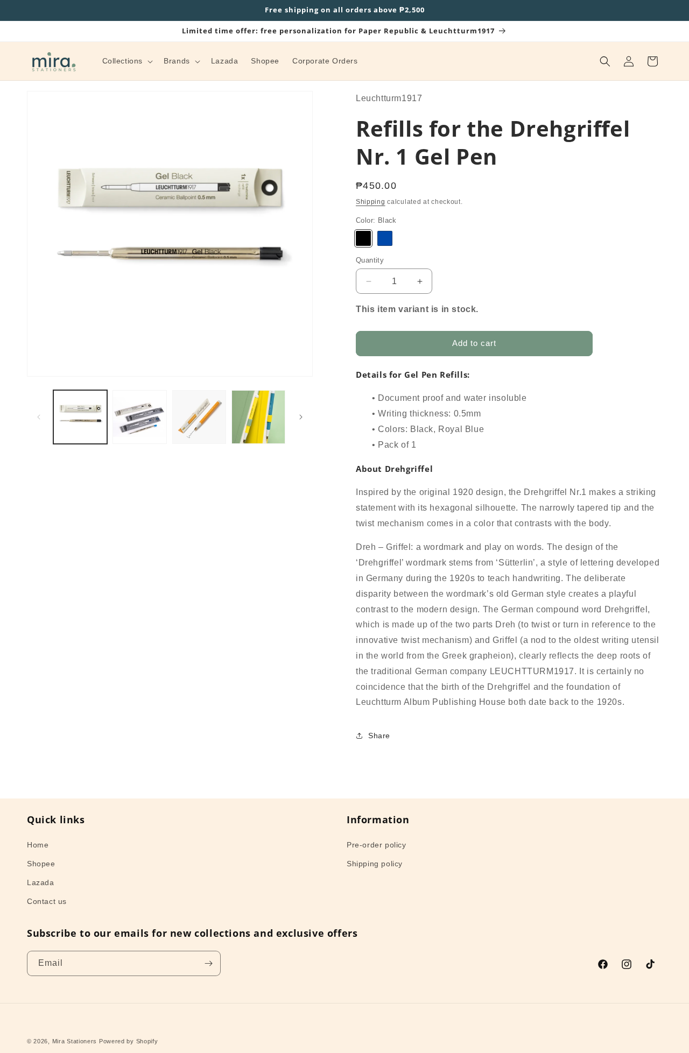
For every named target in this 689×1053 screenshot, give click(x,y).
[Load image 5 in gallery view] (258, 417)
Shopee (41, 863)
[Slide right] (301, 417)
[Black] (363, 238)
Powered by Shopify (128, 1041)
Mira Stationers (74, 1041)
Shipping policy (375, 863)
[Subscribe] (208, 963)
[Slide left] (39, 417)
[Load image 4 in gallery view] (199, 417)
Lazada (40, 882)
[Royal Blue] (384, 238)
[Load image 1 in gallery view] (80, 417)
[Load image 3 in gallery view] (139, 417)
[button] (127, 61)
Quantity (370, 260)
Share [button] (379, 735)
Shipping (370, 202)
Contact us (47, 901)
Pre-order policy (376, 844)
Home (37, 844)
